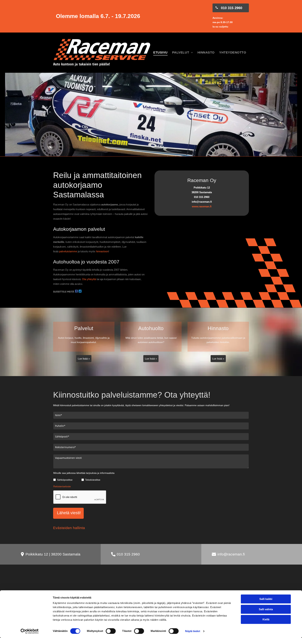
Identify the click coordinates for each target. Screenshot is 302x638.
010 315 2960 (128, 554)
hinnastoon (102, 251)
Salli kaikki (265, 598)
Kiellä (266, 619)
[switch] (111, 631)
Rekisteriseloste (62, 486)
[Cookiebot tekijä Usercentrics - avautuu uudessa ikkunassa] (29, 631)
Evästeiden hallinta (69, 528)
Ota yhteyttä (89, 279)
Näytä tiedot (192, 631)
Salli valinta (266, 609)
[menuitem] (160, 53)
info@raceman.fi (231, 554)
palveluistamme (68, 251)
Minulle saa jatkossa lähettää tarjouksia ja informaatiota (83, 473)
